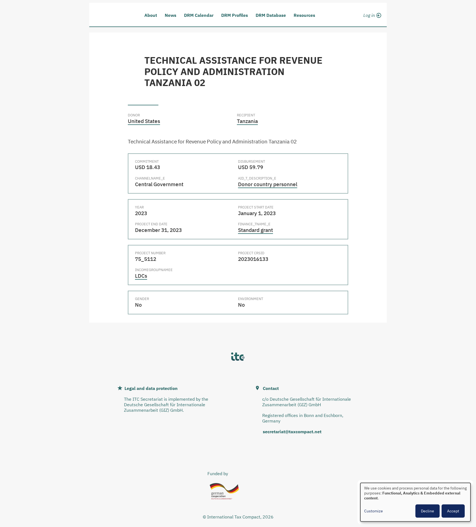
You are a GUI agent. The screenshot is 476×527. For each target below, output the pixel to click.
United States (144, 121)
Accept (453, 511)
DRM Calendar (198, 15)
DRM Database (271, 15)
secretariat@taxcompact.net (292, 431)
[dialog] (415, 502)
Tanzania (247, 121)
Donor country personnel (267, 184)
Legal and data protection (151, 388)
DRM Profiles (234, 15)
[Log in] (371, 14)
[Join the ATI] (371, 21)
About (150, 15)
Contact (271, 388)
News (170, 15)
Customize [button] (373, 511)
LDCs (141, 275)
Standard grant (255, 230)
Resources (304, 15)
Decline (427, 511)
